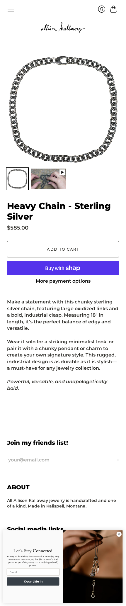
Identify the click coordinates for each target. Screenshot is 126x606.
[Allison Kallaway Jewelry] (63, 27)
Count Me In (33, 582)
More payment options (63, 281)
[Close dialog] (119, 534)
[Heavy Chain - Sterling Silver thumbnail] (17, 179)
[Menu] (11, 9)
